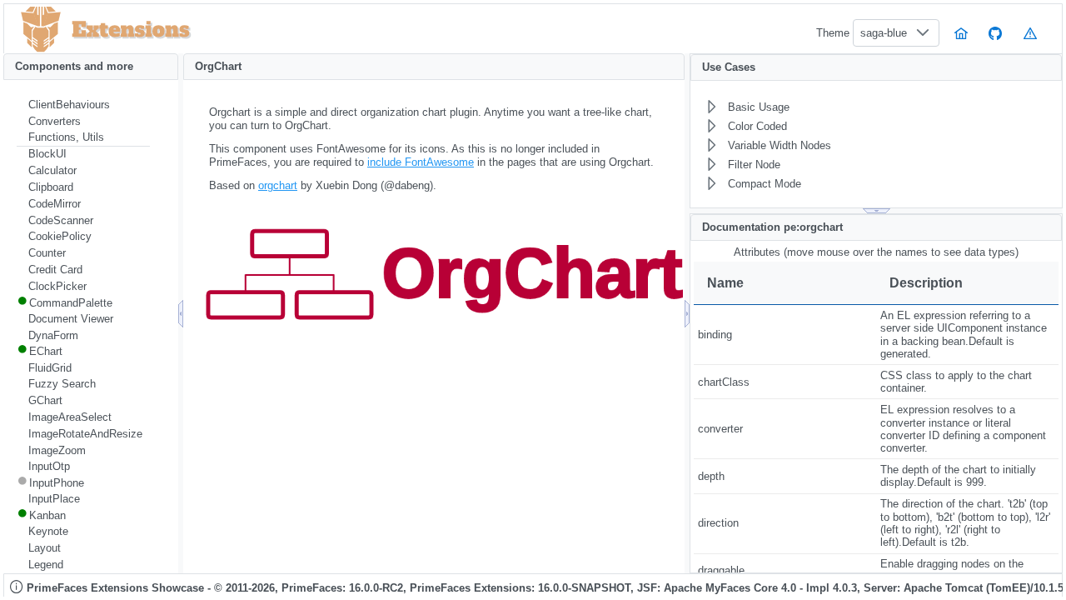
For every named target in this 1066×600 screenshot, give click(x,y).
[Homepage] (961, 33)
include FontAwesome (420, 162)
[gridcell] (785, 335)
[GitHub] (996, 33)
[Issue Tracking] (1030, 33)
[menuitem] (83, 105)
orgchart (277, 185)
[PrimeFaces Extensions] (41, 29)
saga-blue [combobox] (883, 33)
